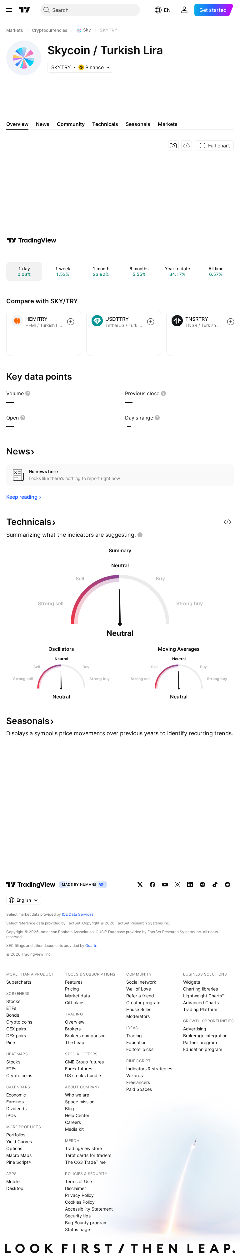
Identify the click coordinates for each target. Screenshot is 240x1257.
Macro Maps (19, 1155)
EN (167, 10)
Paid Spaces (139, 1089)
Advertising (194, 1028)
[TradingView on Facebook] (152, 884)
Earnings (15, 1101)
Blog (69, 1108)
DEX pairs (16, 1035)
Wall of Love (138, 988)
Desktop (14, 1188)
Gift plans (74, 1002)
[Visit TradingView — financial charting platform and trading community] (31, 240)
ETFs (11, 1008)
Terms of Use (78, 1181)
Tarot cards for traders (88, 1155)
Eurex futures (78, 1068)
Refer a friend (140, 995)
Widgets (191, 982)
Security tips (78, 1215)
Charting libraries (200, 988)
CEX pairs (16, 1028)
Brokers (73, 1028)
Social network (141, 982)
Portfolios (15, 1134)
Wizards (134, 1075)
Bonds (12, 1015)
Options (14, 1148)
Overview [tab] (17, 124)
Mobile (13, 1181)
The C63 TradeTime (85, 1162)
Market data (77, 995)
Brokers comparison (85, 1035)
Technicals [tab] (105, 124)
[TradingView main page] (24, 10)
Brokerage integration (205, 1035)
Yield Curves (19, 1141)
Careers (73, 1122)
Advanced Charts (201, 1002)
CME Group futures (84, 1061)
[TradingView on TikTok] (215, 884)
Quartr (90, 945)
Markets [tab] (168, 124)
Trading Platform (200, 1009)
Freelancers (138, 1082)
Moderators (138, 1016)
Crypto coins (19, 1021)
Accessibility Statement (89, 1208)
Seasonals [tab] (138, 124)
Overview (74, 1021)
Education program (202, 1049)
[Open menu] (9, 10)
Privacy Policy (79, 1195)
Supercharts (18, 982)
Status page (77, 1229)
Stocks (13, 1001)
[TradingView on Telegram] (202, 884)
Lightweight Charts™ (204, 995)
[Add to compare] (70, 321)
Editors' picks (139, 1049)
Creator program (143, 1002)
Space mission (79, 1101)
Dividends (16, 1108)
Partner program (200, 1042)
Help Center (77, 1115)
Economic (16, 1094)
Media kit (74, 1129)
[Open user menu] (184, 10)
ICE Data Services (77, 914)
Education (136, 1042)
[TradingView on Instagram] (177, 884)
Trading (134, 1035)
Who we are (77, 1094)
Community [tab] (71, 124)
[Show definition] (28, 393)
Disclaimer (75, 1188)
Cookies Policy (80, 1202)
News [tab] (42, 124)
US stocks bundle (83, 1075)
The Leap (74, 1042)
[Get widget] (186, 145)
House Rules (138, 1009)
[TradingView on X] (140, 884)
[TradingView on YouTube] (165, 884)
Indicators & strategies (149, 1068)
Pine (10, 1042)
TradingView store (83, 1148)
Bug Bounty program (86, 1222)
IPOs (11, 1115)
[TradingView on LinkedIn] (190, 884)
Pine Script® (18, 1162)
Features (73, 982)
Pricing (72, 988)
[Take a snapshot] (173, 145)
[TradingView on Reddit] (227, 884)
